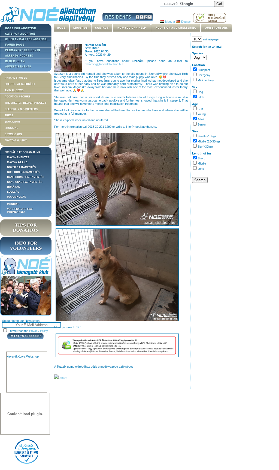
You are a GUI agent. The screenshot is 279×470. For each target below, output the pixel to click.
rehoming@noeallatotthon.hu (103, 64)
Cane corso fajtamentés (25, 177)
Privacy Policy (38, 330)
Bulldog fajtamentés (23, 172)
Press (9, 115)
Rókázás (13, 187)
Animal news (14, 90)
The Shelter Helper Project (25, 103)
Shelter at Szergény (20, 84)
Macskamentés (18, 157)
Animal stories (16, 77)
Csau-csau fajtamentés (24, 182)
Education (12, 121)
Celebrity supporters (21, 109)
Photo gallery (16, 140)
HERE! (77, 327)
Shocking (12, 128)
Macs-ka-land (17, 162)
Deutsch (186, 21)
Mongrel (13, 204)
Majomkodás (16, 196)
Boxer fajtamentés (21, 167)
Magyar (169, 21)
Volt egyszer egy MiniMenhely (19, 210)
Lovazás (13, 192)
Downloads (13, 134)
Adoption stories (17, 96)
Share (63, 377)
